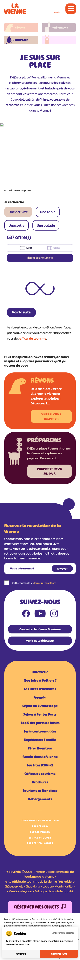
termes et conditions (45, 583)
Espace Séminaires (40, 843)
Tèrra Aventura (40, 748)
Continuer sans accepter (63, 933)
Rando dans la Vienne (40, 757)
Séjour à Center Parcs (40, 714)
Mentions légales (20, 891)
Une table (48, 212)
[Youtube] (40, 614)
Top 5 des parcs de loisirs (40, 723)
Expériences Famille (40, 740)
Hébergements (40, 799)
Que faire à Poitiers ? (40, 680)
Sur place (21, 40)
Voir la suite (21, 312)
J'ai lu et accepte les (34, 583)
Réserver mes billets (36, 907)
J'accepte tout (59, 953)
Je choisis (21, 953)
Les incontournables (40, 731)
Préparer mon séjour (49, 471)
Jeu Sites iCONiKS (40, 765)
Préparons (60, 27)
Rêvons (20, 27)
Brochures (40, 782)
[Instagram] (54, 614)
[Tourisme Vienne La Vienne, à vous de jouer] (15, 8)
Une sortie (16, 225)
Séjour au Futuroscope (40, 706)
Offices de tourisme (40, 773)
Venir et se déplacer (40, 640)
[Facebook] (26, 614)
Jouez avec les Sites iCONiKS (40, 820)
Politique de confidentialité (54, 891)
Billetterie (40, 672)
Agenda (40, 697)
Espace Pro (40, 826)
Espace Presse (40, 832)
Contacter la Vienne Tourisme (40, 629)
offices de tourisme (32, 338)
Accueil (8, 190)
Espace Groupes (40, 837)
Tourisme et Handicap (40, 790)
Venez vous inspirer (51, 416)
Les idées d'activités (40, 689)
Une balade (46, 225)
